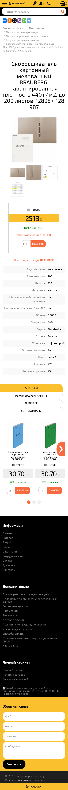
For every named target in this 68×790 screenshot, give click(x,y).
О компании (10, 551)
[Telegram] (29, 20)
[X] (14, 20)
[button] (29, 502)
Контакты (9, 569)
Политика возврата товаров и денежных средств (30, 639)
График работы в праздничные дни (26, 594)
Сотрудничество (13, 556)
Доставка (9, 565)
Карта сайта (10, 645)
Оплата (7, 560)
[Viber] (19, 20)
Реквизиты (10, 615)
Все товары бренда (34, 260)
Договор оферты (14, 619)
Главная (8, 533)
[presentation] (60, 449)
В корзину (38, 243)
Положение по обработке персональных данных (30, 600)
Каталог (8, 537)
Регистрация (41, 3)
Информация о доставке (19, 629)
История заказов (14, 674)
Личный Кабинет (14, 670)
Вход (34, 3)
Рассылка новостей (15, 679)
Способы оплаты (13, 633)
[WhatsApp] (24, 20)
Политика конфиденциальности (24, 624)
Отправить (14, 764)
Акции (7, 542)
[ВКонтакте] (5, 20)
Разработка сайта (17, 780)
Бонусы (8, 546)
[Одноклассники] (9, 20)
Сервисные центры (15, 606)
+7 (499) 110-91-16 (48, 3)
